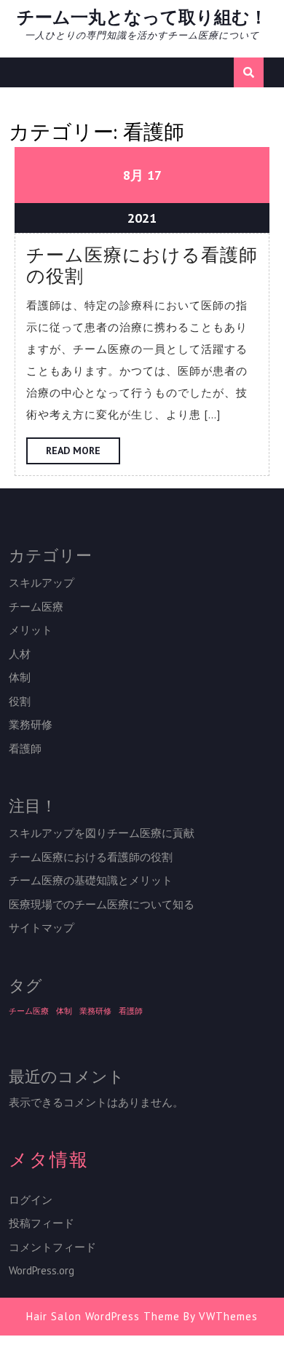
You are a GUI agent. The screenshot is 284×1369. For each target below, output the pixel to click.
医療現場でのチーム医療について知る (101, 904)
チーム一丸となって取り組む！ (142, 17)
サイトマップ (41, 928)
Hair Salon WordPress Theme (103, 1316)
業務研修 (30, 724)
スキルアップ (41, 583)
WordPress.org (41, 1270)
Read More (83, 453)
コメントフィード (52, 1247)
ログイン (30, 1200)
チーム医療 (36, 607)
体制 (20, 677)
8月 (133, 175)
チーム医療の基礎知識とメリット (91, 880)
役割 (20, 701)
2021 (142, 218)
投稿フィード (41, 1223)
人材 (20, 654)
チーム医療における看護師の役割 (142, 266)
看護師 (25, 748)
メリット (30, 630)
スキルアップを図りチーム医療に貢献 (101, 833)
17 (154, 175)
